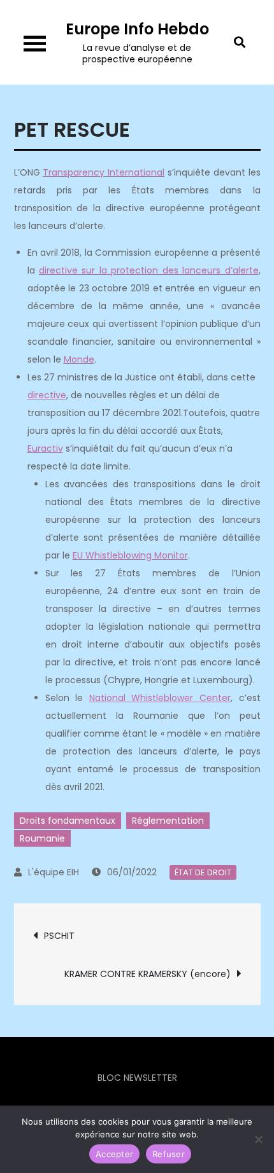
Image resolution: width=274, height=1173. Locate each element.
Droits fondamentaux (67, 820)
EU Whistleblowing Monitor (130, 555)
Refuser (168, 1154)
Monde (79, 359)
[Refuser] (258, 1139)
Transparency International (103, 172)
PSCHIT (59, 935)
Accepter (114, 1154)
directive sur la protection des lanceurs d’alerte (149, 270)
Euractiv (45, 448)
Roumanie (42, 838)
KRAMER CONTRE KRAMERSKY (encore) (147, 974)
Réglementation (168, 820)
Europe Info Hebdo (137, 28)
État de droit (203, 872)
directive (46, 395)
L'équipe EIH (53, 872)
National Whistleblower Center (160, 697)
